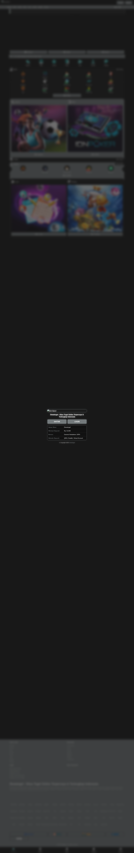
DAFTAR (57, 421)
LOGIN (77, 421)
